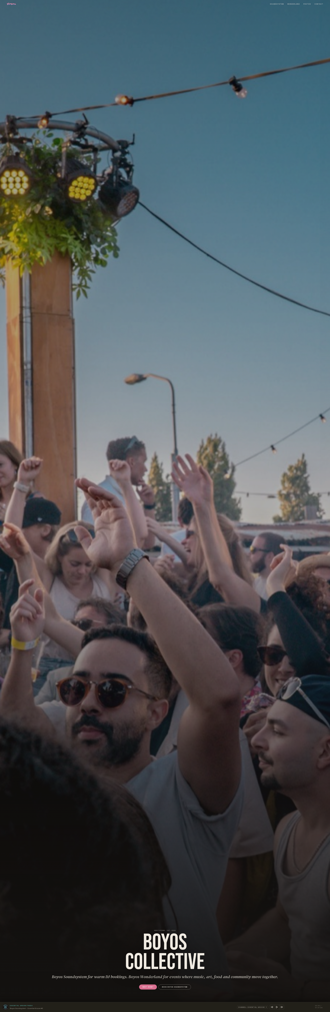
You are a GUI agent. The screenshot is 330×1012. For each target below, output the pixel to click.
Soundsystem (277, 4)
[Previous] (272, 1007)
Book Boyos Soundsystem (174, 987)
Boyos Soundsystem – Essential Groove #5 (26, 1008)
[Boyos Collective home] (11, 4)
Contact (319, 4)
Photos (307, 4)
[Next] (281, 1007)
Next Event (148, 987)
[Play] (276, 1007)
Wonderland (293, 4)
